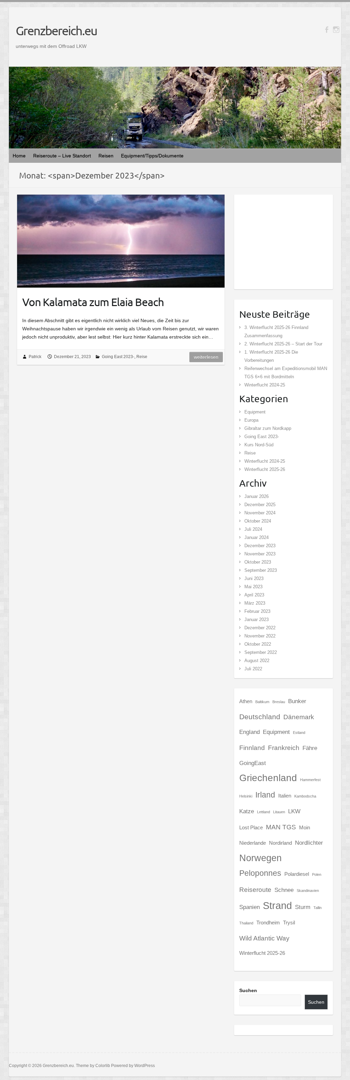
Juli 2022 (253, 668)
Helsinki (245, 796)
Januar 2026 (256, 496)
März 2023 (254, 603)
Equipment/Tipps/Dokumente (152, 155)
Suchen (248, 990)
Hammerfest (310, 780)
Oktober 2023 (257, 562)
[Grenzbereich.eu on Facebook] (326, 29)
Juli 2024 (253, 529)
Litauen (279, 812)
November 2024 (259, 512)
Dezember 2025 (259, 504)
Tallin (317, 908)
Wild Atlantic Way (264, 938)
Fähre (309, 748)
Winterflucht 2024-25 (264, 384)
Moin (304, 827)
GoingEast (252, 763)
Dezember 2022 (259, 627)
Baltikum (262, 702)
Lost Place (251, 827)
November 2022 (259, 635)
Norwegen (260, 858)
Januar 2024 (256, 537)
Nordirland (280, 843)
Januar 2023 (256, 619)
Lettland (263, 812)
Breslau (278, 702)
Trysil (289, 922)
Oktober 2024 (257, 521)
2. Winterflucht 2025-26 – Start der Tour (283, 343)
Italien (284, 796)
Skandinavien (308, 890)
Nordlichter (309, 842)
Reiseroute (255, 889)
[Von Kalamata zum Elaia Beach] (121, 241)
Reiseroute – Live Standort (62, 155)
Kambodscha (305, 796)
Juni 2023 (254, 578)
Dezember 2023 (259, 545)
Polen (316, 874)
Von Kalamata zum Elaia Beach (93, 301)
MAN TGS (281, 827)
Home (19, 155)
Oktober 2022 (257, 644)
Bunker (297, 701)
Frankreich (283, 747)
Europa (251, 420)
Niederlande (252, 843)
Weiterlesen (206, 357)
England (249, 731)
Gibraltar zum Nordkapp (267, 428)
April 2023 (254, 594)
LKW (294, 811)
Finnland (252, 747)
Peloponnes (260, 873)
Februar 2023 (257, 611)
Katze (246, 811)
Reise (141, 356)
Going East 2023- (118, 356)
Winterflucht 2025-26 (264, 469)
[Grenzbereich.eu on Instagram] (336, 29)
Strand (277, 905)
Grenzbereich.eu (56, 30)
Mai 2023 (253, 586)
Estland (299, 732)
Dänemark (298, 717)
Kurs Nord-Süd (258, 444)
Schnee (284, 889)
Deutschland (259, 717)
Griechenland (268, 778)
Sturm (302, 907)
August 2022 (256, 660)
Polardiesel (296, 874)
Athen (245, 701)
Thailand (246, 923)
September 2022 (260, 652)
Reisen (105, 155)
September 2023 (260, 570)
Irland (265, 794)
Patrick (35, 356)
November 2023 (259, 553)
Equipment (255, 411)
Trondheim (268, 922)
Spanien (249, 907)
